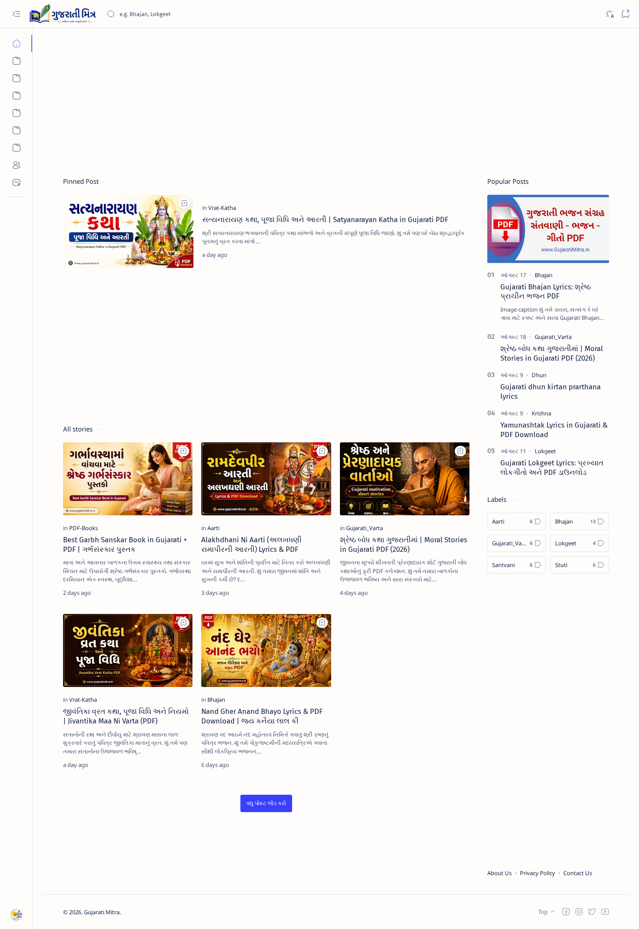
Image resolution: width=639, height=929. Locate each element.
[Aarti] (16, 78)
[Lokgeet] (16, 95)
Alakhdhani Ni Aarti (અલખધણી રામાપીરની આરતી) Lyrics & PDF (251, 544)
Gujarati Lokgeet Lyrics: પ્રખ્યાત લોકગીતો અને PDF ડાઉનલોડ (551, 467)
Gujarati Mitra (102, 912)
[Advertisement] (324, 98)
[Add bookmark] (184, 203)
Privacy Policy (537, 873)
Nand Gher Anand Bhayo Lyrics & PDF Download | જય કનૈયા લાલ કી (262, 716)
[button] (266, 804)
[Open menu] (16, 14)
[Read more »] (453, 255)
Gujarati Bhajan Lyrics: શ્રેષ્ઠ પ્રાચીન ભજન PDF (545, 291)
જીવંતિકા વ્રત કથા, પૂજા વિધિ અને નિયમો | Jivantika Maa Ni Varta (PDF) (126, 716)
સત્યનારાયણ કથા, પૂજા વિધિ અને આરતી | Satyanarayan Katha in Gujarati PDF (325, 219)
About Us (499, 873)
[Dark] (609, 14)
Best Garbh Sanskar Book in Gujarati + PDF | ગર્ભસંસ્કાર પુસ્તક (125, 544)
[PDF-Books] (83, 528)
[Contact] (16, 182)
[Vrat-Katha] (16, 130)
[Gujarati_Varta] (364, 528)
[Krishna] (541, 413)
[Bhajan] (16, 61)
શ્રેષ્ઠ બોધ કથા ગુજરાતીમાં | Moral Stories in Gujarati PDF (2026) (403, 544)
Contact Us (577, 873)
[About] (16, 165)
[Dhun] (539, 375)
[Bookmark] (625, 14)
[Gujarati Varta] (16, 113)
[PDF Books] (16, 147)
